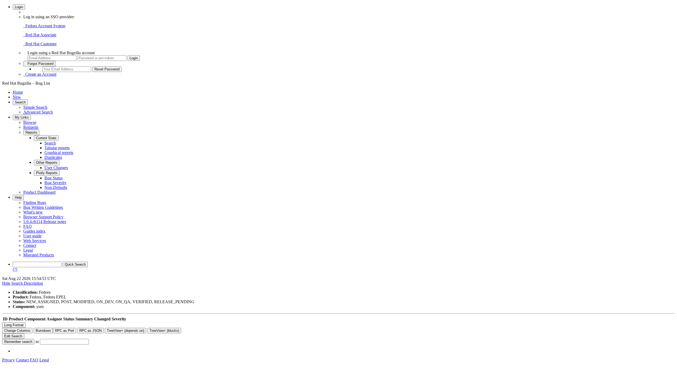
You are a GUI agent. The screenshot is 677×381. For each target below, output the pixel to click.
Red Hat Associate (39, 35)
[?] (15, 269)
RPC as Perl (64, 331)
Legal (28, 250)
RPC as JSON (90, 331)
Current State (46, 138)
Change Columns (17, 331)
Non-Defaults (55, 187)
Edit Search (13, 336)
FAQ (27, 226)
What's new (33, 212)
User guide (32, 236)
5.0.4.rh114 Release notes (44, 221)
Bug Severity (55, 182)
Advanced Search (38, 112)
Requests (30, 127)
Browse (29, 122)
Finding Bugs (34, 202)
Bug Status (53, 178)
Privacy (8, 360)
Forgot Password (39, 64)
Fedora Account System (44, 26)
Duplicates (53, 157)
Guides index (34, 231)
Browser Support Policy (43, 217)
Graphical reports (58, 152)
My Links (22, 117)
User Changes (56, 167)
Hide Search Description (22, 283)
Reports (31, 132)
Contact (29, 245)
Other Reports (46, 163)
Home (18, 92)
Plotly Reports (47, 173)
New (17, 97)
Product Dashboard (39, 192)
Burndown (43, 331)
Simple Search (35, 107)
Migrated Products (38, 255)
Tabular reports (57, 148)
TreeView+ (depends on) (125, 331)
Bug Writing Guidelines (43, 207)
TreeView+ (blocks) (164, 331)
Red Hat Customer (40, 44)
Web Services (34, 240)
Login (19, 7)
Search (20, 102)
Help (18, 197)
